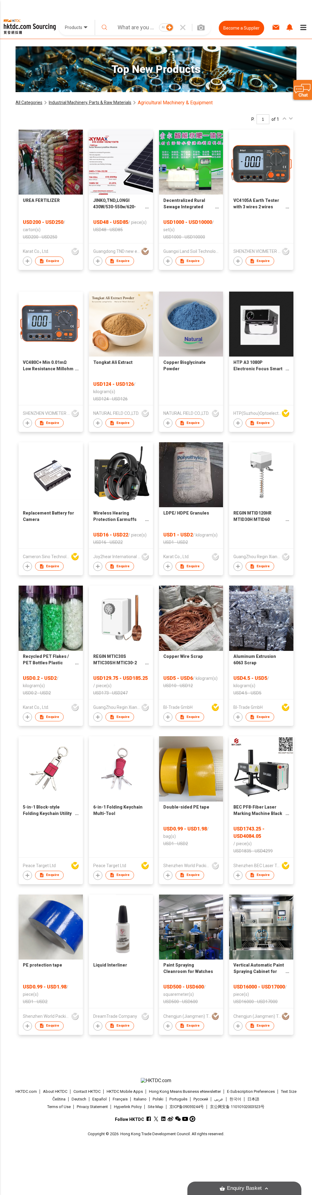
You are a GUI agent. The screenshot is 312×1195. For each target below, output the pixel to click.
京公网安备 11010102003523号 (237, 1106)
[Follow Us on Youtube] (185, 1119)
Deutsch (79, 1099)
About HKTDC (55, 1091)
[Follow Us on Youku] (192, 1119)
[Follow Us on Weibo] (170, 1119)
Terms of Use (59, 1106)
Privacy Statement (92, 1106)
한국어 (235, 1099)
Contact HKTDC (87, 1091)
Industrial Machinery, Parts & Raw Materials (90, 102)
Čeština (59, 1099)
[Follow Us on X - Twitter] (156, 1119)
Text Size (288, 1091)
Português (178, 1099)
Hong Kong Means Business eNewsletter (185, 1091)
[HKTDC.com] (156, 1080)
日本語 (253, 1099)
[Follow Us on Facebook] (148, 1119)
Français (120, 1099)
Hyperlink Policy (128, 1106)
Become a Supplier (241, 28)
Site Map (155, 1106)
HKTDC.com (26, 1091)
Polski (158, 1099)
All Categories (29, 102)
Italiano (140, 1099)
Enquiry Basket (244, 1188)
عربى (218, 1099)
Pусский (200, 1099)
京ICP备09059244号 (186, 1106)
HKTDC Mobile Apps (125, 1091)
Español (99, 1099)
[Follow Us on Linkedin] (163, 1119)
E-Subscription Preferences (251, 1091)
